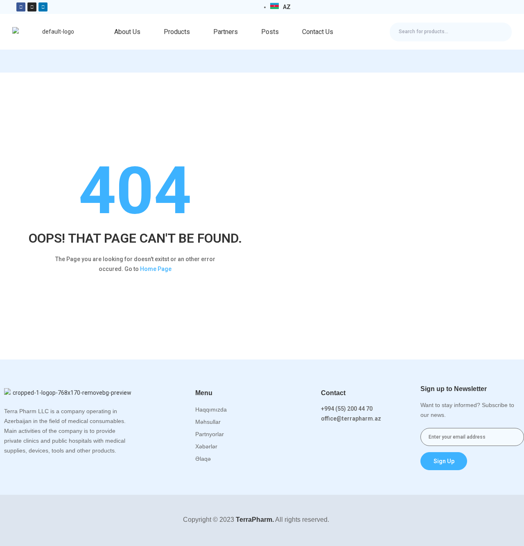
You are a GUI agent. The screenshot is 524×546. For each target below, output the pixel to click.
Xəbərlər (206, 446)
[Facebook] (20, 6)
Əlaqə (203, 458)
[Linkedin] (42, 6)
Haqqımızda (211, 409)
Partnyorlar (209, 434)
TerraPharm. (254, 519)
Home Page (156, 269)
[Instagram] (31, 6)
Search (498, 32)
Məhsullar (208, 422)
